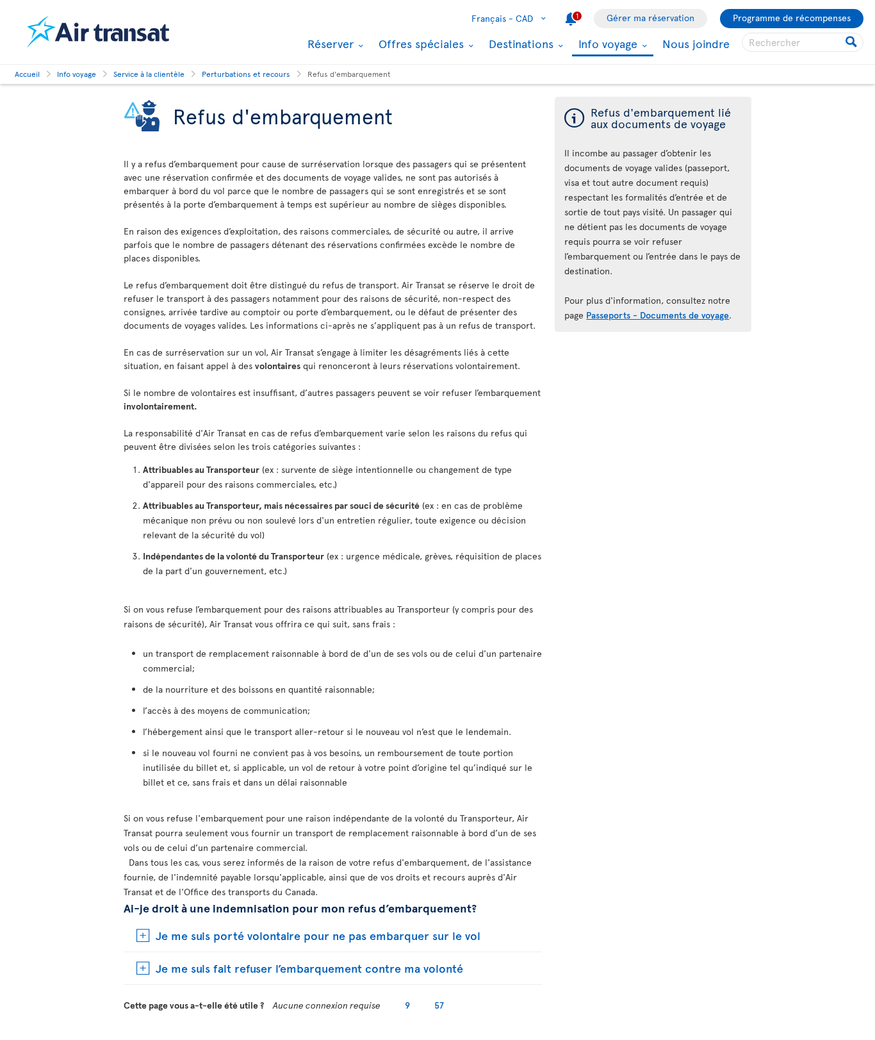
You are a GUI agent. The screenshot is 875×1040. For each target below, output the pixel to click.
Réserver (329, 43)
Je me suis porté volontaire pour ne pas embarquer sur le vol (318, 935)
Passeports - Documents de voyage (657, 315)
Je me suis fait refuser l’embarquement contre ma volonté (309, 968)
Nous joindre (696, 43)
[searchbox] (802, 42)
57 (439, 1005)
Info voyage (606, 44)
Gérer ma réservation (650, 18)
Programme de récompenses (792, 18)
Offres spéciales (419, 43)
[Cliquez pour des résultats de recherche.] (852, 42)
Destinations (519, 43)
